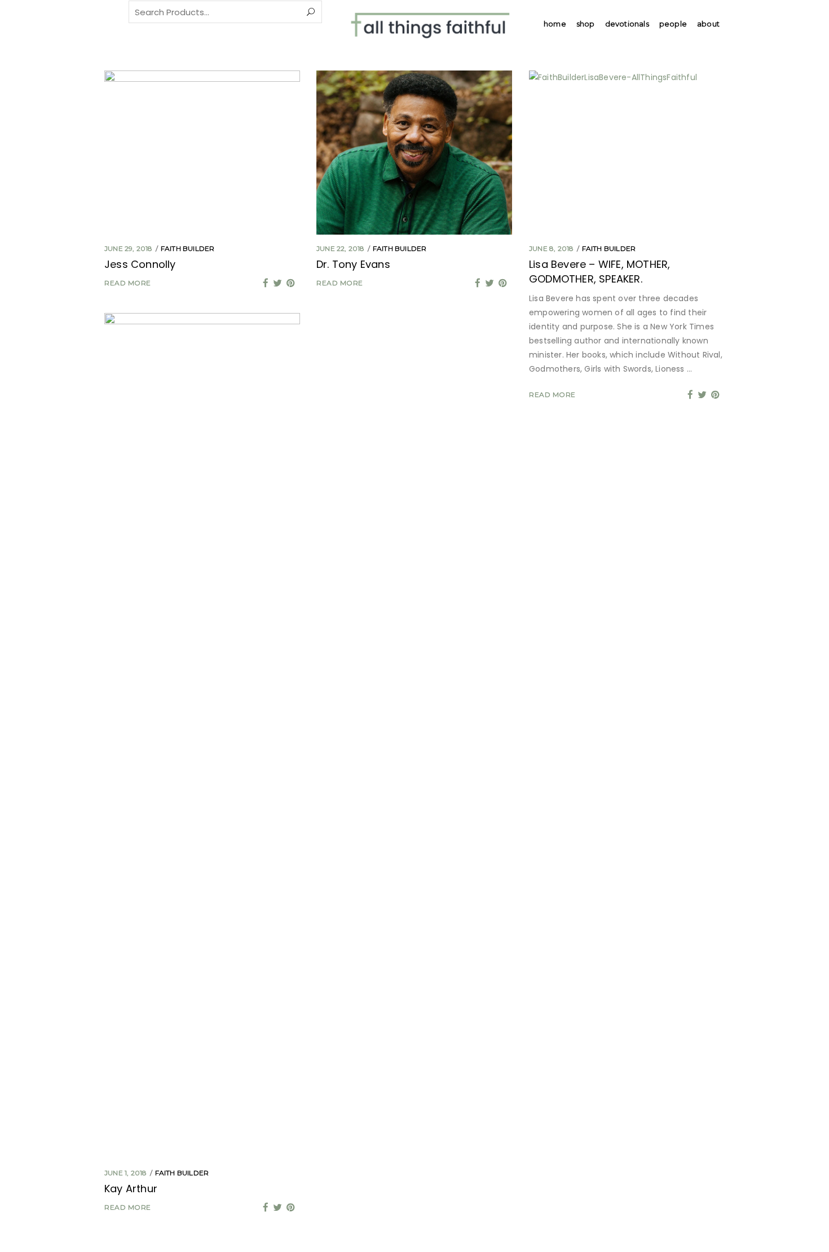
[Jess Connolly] (202, 152)
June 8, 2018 (551, 248)
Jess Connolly (140, 264)
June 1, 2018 (125, 1173)
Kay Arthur (130, 1189)
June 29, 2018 (128, 248)
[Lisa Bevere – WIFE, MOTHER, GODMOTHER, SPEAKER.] (627, 152)
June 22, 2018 (340, 248)
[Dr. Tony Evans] (414, 152)
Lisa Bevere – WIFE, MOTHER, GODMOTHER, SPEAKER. (599, 271)
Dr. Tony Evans (353, 264)
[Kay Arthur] (202, 736)
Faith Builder (188, 248)
